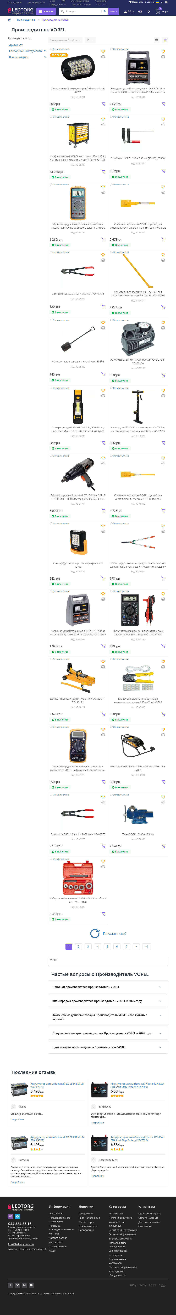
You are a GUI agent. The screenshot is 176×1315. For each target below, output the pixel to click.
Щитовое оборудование (123, 1267)
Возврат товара (58, 1237)
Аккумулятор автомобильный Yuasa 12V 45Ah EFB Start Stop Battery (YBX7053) (137, 1085)
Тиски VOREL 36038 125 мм (138, 834)
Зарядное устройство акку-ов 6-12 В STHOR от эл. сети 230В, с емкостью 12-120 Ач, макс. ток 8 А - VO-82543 (78, 634)
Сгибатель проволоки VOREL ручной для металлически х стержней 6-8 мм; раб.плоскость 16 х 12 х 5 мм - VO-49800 (138, 227)
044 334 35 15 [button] (19, 1223)
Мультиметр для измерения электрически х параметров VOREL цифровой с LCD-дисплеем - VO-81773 (78, 770)
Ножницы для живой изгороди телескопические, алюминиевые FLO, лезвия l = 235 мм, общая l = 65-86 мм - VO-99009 (138, 566)
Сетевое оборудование (122, 1234)
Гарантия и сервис (81, 4)
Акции (52, 1250)
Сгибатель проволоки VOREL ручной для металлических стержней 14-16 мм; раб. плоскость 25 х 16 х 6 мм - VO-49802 (138, 499)
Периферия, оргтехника (123, 1230)
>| (146, 946)
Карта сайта (56, 1242)
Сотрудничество (58, 4)
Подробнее (17, 1119)
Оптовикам (145, 1226)
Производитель (26, 19)
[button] (15, 2)
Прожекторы (86, 1222)
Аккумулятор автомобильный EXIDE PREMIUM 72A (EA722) (57, 1085)
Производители (58, 1246)
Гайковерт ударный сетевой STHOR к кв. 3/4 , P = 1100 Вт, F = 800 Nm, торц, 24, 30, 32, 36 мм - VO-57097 (78, 499)
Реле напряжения (89, 1217)
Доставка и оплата (149, 1222)
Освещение (116, 1255)
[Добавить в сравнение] (103, 57)
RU (166, 2)
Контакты (101, 4)
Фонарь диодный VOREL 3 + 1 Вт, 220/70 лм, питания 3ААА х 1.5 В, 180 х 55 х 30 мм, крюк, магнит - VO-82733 (78, 431)
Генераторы (86, 1213)
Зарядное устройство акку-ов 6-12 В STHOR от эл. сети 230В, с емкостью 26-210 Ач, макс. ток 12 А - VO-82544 (138, 92)
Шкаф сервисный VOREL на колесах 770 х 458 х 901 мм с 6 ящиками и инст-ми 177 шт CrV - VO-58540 (78, 160)
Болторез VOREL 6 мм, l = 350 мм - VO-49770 (78, 293)
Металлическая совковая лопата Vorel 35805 (78, 361)
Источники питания (121, 1217)
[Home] (9, 19)
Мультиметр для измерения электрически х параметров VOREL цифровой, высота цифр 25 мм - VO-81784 (78, 227)
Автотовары (116, 1213)
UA (161, 2)
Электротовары (118, 1250)
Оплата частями (148, 1217)
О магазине (56, 1213)
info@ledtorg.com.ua (21, 1244)
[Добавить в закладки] (103, 51)
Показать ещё (114, 933)
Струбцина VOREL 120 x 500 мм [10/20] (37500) (138, 158)
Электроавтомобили (121, 1238)
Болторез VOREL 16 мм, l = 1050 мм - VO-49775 (78, 834)
